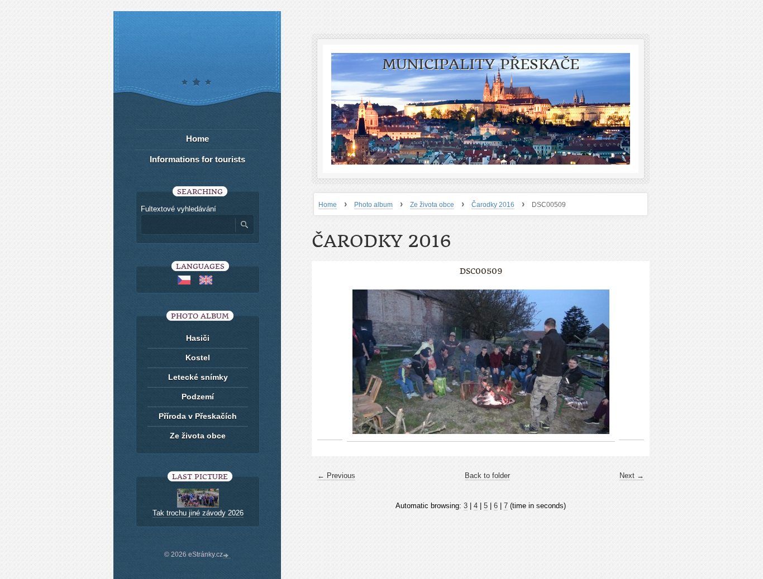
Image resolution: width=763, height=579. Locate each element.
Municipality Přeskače (480, 64)
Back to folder (487, 475)
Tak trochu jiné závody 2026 (198, 513)
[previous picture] (329, 362)
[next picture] (631, 362)
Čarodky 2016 (492, 205)
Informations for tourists (197, 159)
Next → (631, 475)
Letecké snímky (198, 377)
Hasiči (197, 338)
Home (327, 205)
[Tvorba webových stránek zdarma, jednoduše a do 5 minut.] (227, 555)
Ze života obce (432, 205)
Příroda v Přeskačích (198, 416)
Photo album (373, 205)
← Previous (336, 475)
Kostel (197, 357)
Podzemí (198, 396)
